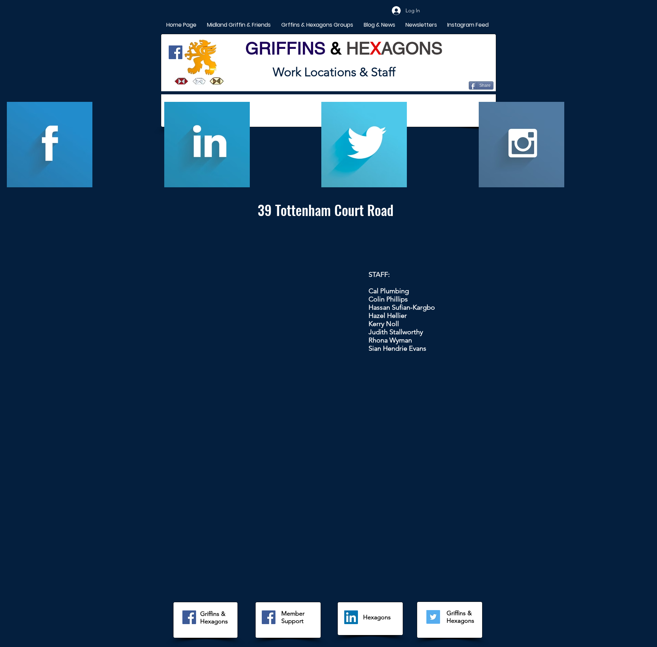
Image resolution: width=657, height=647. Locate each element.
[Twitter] (433, 617)
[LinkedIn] (351, 617)
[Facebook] (175, 52)
